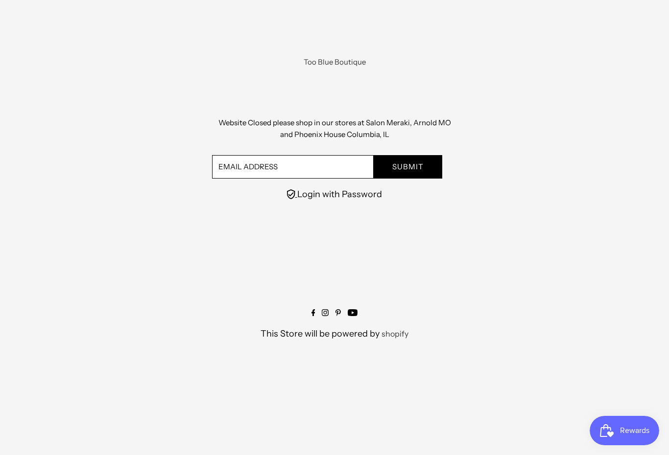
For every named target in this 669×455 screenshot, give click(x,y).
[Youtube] (353, 313)
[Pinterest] (338, 313)
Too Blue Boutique (335, 62)
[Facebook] (313, 313)
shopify (395, 334)
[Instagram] (325, 313)
